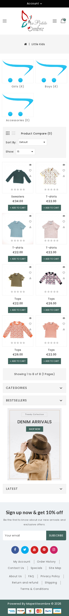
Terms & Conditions (34, 589)
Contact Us (16, 568)
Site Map (55, 568)
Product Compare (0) (36, 133)
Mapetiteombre (38, 604)
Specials (36, 568)
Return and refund (25, 582)
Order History (46, 562)
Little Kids (38, 44)
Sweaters (17, 196)
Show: (10, 152)
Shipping (51, 582)
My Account (21, 562)
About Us (15, 576)
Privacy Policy (50, 576)
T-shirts (51, 196)
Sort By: (11, 142)
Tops (17, 299)
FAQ (31, 576)
